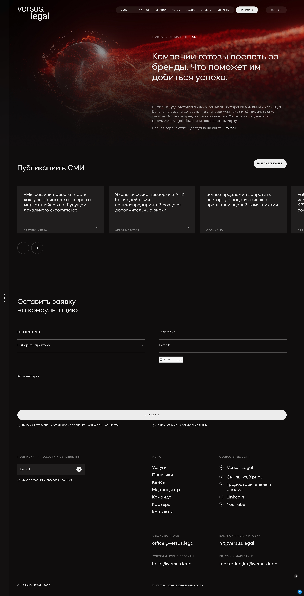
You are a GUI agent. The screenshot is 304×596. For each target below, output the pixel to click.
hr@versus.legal (236, 543)
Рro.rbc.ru (231, 128)
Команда (162, 497)
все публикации (270, 163)
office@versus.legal (173, 543)
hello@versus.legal (172, 564)
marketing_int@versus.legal (249, 564)
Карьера (161, 505)
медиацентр (178, 37)
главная (158, 37)
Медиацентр (166, 490)
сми (195, 37)
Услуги (159, 468)
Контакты (162, 512)
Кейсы (159, 482)
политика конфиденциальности (177, 585)
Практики (162, 475)
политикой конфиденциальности (95, 425)
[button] (23, 248)
